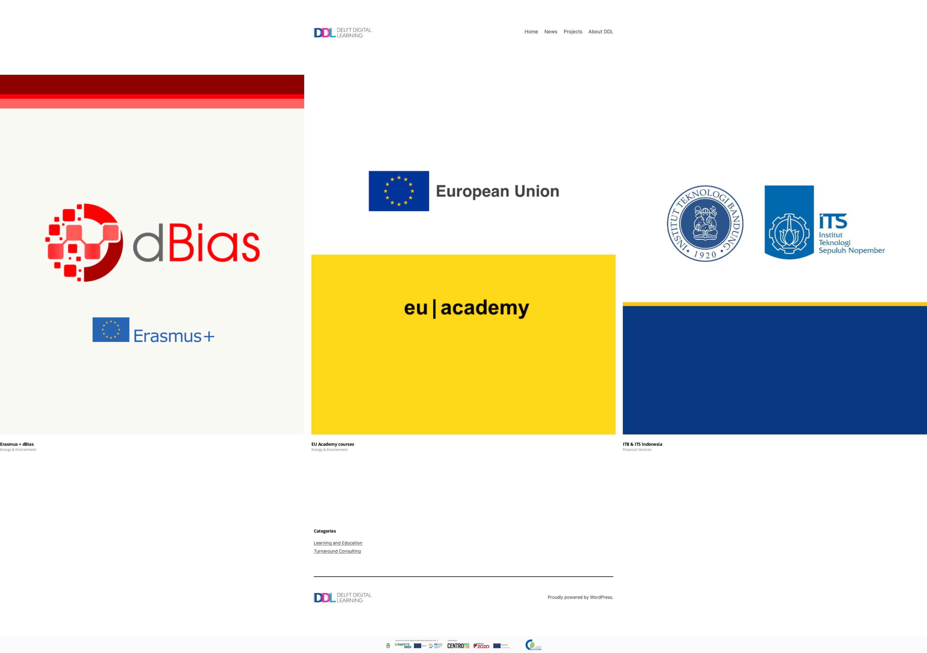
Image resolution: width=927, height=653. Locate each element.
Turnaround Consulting (337, 551)
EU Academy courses (332, 444)
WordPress (601, 597)
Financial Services (637, 449)
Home (531, 31)
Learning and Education (338, 542)
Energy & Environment (18, 449)
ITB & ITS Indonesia (642, 444)
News (550, 31)
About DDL (601, 31)
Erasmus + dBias (17, 444)
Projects (573, 31)
